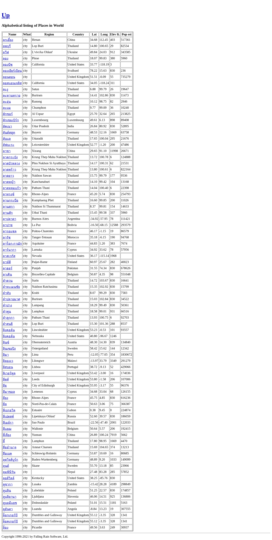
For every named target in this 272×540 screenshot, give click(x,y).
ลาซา (7, 151)
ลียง (5, 398)
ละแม (7, 108)
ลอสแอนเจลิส (12, 83)
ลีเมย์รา (8, 422)
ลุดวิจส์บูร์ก (10, 459)
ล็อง (5, 527)
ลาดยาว (8, 175)
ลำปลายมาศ (11, 299)
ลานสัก (8, 212)
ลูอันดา (8, 509)
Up (6, 15)
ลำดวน (8, 280)
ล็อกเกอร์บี (10, 515)
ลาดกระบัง (10, 157)
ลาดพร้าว (9, 169)
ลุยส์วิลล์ (8, 478)
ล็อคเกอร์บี (10, 521)
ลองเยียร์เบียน (12, 70)
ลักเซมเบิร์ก (11, 120)
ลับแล (7, 138)
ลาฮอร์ (7, 268)
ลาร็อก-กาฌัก (12, 243)
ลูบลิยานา (9, 496)
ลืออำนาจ (9, 447)
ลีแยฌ (7, 428)
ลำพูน (7, 311)
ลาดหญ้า (9, 182)
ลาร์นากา (9, 249)
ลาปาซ (8, 225)
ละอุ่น (7, 101)
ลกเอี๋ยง (8, 40)
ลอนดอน (9, 77)
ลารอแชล (10, 231)
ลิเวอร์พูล (9, 373)
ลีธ (5, 385)
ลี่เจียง (7, 435)
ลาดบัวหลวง (11, 163)
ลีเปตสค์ (8, 416)
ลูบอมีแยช (10, 503)
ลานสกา (9, 206)
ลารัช (7, 237)
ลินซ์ (6, 342)
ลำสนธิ (8, 324)
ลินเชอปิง (9, 348)
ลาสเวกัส (9, 256)
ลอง (5, 58)
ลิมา (6, 354)
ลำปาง (7, 305)
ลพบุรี (7, 46)
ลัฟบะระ (8, 145)
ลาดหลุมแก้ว (12, 188)
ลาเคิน (7, 274)
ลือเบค (7, 453)
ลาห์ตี (7, 262)
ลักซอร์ (8, 114)
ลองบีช (8, 64)
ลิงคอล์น (9, 330)
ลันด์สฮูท (9, 132)
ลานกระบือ (10, 200)
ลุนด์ (6, 466)
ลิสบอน (8, 367)
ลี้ (4, 441)
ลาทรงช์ (8, 194)
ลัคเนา (7, 126)
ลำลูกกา (8, 317)
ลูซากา (8, 484)
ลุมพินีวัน (9, 472)
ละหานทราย (11, 95)
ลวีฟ (6, 52)
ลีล (5, 404)
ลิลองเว (8, 361)
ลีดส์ (6, 379)
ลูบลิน (7, 490)
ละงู (5, 89)
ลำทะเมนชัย (11, 287)
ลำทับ (7, 293)
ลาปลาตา (9, 219)
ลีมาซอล (9, 391)
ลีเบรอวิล (9, 410)
